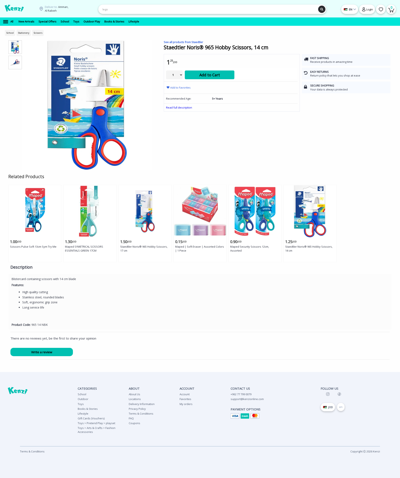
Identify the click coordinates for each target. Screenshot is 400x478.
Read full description (179, 107)
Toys (81, 404)
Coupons (134, 423)
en (340, 407)
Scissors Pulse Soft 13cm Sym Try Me (33, 246)
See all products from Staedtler (183, 42)
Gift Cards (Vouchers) (91, 418)
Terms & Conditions (141, 413)
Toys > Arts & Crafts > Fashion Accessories (96, 430)
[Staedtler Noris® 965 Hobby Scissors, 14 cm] (87, 105)
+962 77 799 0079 (241, 394)
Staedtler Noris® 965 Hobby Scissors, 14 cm (308, 248)
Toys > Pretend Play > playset (96, 423)
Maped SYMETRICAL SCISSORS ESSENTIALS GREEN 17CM (84, 248)
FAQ (131, 418)
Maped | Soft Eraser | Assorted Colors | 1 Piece (199, 248)
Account (185, 394)
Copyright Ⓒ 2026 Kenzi (365, 451)
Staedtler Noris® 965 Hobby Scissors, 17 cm (144, 248)
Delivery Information (142, 404)
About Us (134, 394)
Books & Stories (88, 409)
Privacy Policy (137, 409)
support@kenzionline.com (247, 399)
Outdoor (83, 399)
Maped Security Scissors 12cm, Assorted (249, 248)
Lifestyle (83, 413)
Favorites (185, 399)
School (82, 394)
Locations (135, 399)
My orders (186, 404)
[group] (15, 47)
